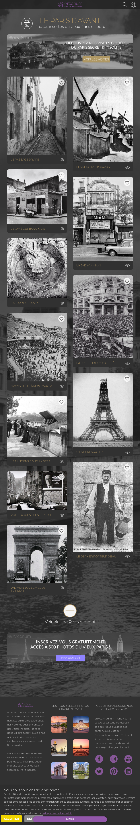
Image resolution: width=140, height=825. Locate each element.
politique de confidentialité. (57, 813)
